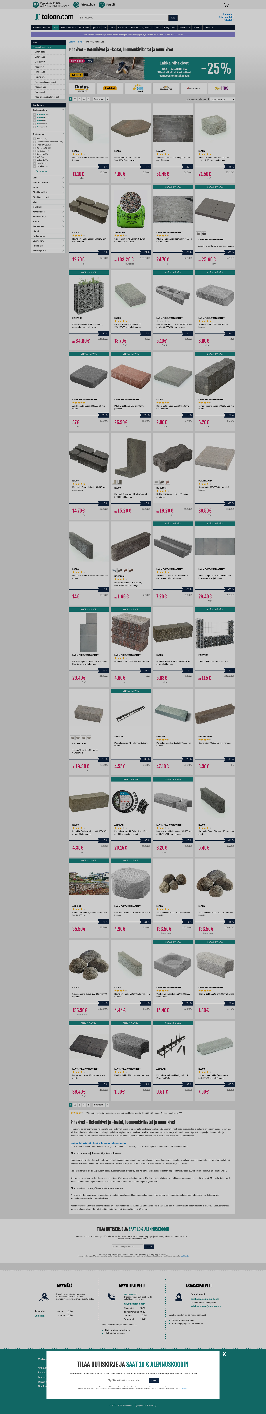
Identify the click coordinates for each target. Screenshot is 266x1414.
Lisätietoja (184, 1388)
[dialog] (133, 707)
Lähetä (154, 1380)
